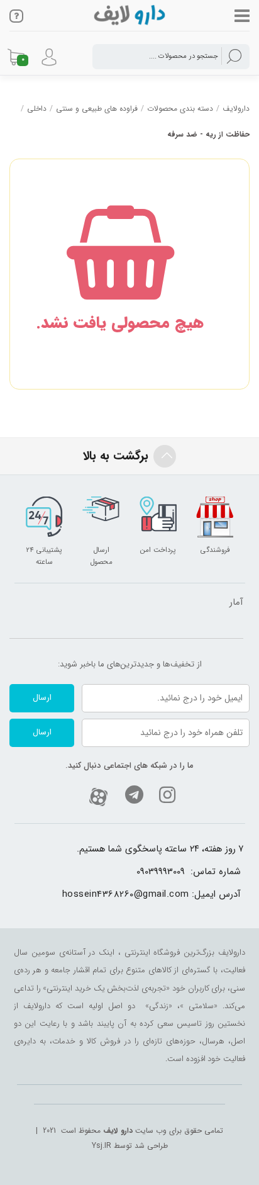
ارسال (42, 697)
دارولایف (236, 109)
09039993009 (160, 872)
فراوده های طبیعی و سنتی (97, 109)
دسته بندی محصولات (180, 109)
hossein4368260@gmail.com (125, 894)
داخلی (37, 109)
